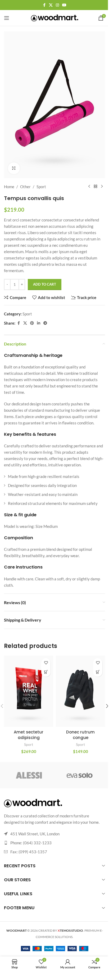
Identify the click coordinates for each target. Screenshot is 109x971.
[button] (46, 672)
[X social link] (50, 5)
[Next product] (102, 186)
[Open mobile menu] (6, 18)
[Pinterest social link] (32, 323)
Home (9, 186)
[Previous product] (89, 186)
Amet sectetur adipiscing (28, 734)
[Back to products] (95, 186)
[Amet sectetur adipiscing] (28, 691)
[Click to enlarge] (14, 168)
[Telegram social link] (45, 323)
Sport (41, 186)
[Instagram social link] (57, 5)
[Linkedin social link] (38, 323)
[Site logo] (54, 17)
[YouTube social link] (64, 5)
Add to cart (44, 284)
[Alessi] (29, 775)
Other (25, 186)
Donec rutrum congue (80, 734)
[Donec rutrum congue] (80, 691)
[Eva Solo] (79, 775)
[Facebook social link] (44, 5)
